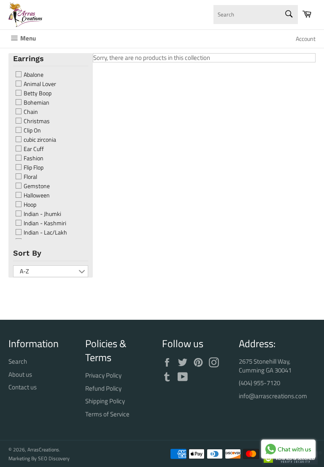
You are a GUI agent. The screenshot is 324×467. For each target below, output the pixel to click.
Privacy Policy (103, 375)
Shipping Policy (105, 401)
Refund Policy (103, 388)
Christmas (36, 121)
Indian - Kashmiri (44, 223)
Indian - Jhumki (41, 214)
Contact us (22, 387)
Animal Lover (39, 84)
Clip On (31, 130)
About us (20, 374)
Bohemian (35, 102)
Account (306, 38)
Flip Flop (32, 167)
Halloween (36, 195)
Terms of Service (107, 414)
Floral (29, 177)
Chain (30, 112)
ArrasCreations (43, 449)
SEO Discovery (54, 458)
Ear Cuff (33, 149)
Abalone (32, 74)
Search (17, 361)
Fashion (32, 158)
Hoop (29, 204)
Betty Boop (36, 93)
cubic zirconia (39, 139)
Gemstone (36, 186)
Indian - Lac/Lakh (44, 232)
